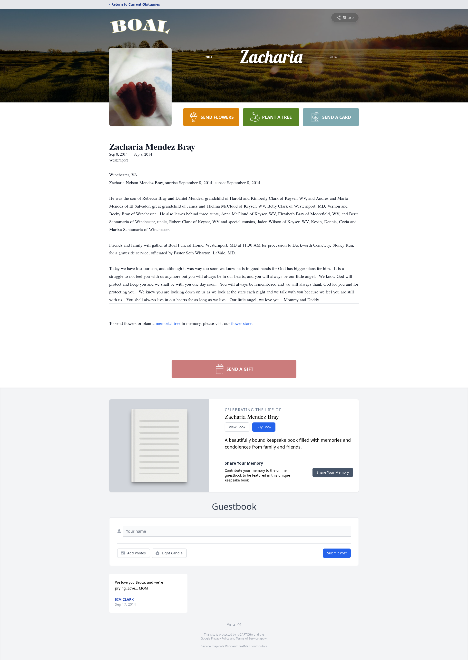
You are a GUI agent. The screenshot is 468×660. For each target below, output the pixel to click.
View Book (237, 427)
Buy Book (263, 427)
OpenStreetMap (239, 646)
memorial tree (168, 323)
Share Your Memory (333, 472)
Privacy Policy (220, 638)
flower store (241, 323)
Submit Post (337, 553)
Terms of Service (247, 638)
